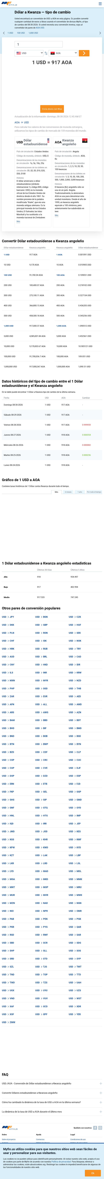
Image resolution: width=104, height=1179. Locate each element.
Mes (56, 492)
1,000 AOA (61, 326)
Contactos (40, 1139)
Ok (92, 1173)
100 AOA (60, 275)
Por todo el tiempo (94, 492)
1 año (80, 492)
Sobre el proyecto (8, 1139)
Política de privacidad (61, 1161)
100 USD (21, 32)
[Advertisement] (52, 85)
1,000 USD (33, 32)
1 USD (10, 32)
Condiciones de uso (78, 1139)
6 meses (68, 492)
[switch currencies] (84, 53)
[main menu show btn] (100, 3)
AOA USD (40, 27)
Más (18, 221)
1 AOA (59, 254)
